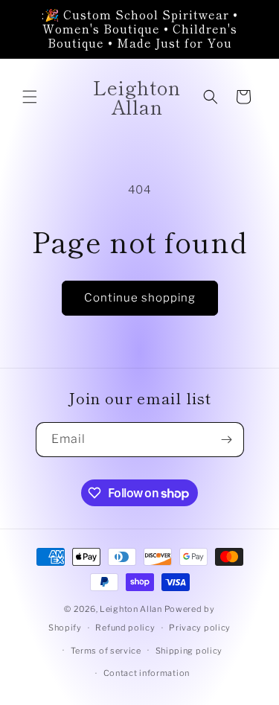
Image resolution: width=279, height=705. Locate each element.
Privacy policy (200, 627)
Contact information (146, 673)
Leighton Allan (131, 609)
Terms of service (106, 650)
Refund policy (125, 627)
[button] (29, 96)
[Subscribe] (227, 439)
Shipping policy (189, 650)
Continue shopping (140, 297)
